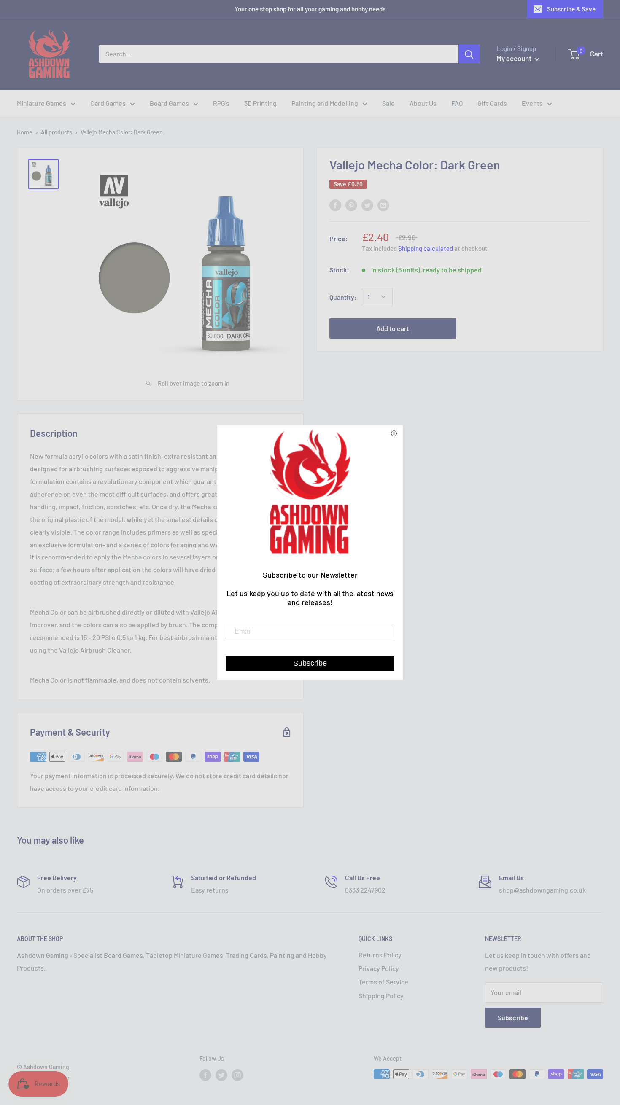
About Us (423, 103)
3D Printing (260, 103)
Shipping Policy (381, 996)
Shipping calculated (425, 248)
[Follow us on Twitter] (221, 1075)
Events (532, 103)
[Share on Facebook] (335, 204)
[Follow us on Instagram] (237, 1075)
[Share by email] (383, 204)
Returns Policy (380, 955)
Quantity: (343, 297)
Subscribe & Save (571, 9)
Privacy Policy (379, 968)
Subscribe (513, 1018)
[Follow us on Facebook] (205, 1075)
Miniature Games (41, 103)
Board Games (169, 103)
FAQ (457, 103)
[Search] (469, 54)
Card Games (108, 103)
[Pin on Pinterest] (351, 204)
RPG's (221, 103)
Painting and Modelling (324, 103)
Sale (388, 103)
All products (56, 132)
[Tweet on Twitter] (367, 204)
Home (24, 132)
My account (514, 58)
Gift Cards (492, 103)
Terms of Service (383, 982)
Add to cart (392, 328)
